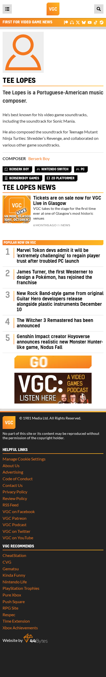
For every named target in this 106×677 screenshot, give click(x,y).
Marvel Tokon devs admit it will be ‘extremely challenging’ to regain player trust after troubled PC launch (58, 255)
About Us (11, 465)
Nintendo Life (15, 581)
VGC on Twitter (16, 531)
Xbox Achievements (20, 627)
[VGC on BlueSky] (84, 22)
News (65, 225)
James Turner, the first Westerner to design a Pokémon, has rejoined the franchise (55, 277)
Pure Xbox (12, 594)
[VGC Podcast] (72, 22)
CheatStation (14, 555)
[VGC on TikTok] (96, 22)
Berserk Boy (39, 158)
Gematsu (11, 568)
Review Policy (15, 498)
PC (83, 169)
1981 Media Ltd (35, 418)
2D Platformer (62, 178)
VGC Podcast (14, 524)
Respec (9, 614)
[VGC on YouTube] (90, 22)
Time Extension (16, 621)
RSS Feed (11, 504)
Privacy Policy (15, 491)
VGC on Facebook (19, 511)
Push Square (14, 601)
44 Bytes (35, 638)
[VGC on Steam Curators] (101, 22)
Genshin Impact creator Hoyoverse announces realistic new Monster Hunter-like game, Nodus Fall (60, 342)
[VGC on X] (78, 22)
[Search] (98, 9)
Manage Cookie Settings (24, 458)
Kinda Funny (14, 575)
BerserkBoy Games (24, 178)
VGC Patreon (14, 518)
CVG (7, 562)
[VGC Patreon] (66, 22)
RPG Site (10, 607)
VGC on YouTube (18, 537)
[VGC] (53, 9)
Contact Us (13, 485)
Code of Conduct (18, 478)
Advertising (13, 471)
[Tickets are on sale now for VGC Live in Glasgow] (17, 209)
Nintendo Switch (54, 169)
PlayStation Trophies (21, 588)
